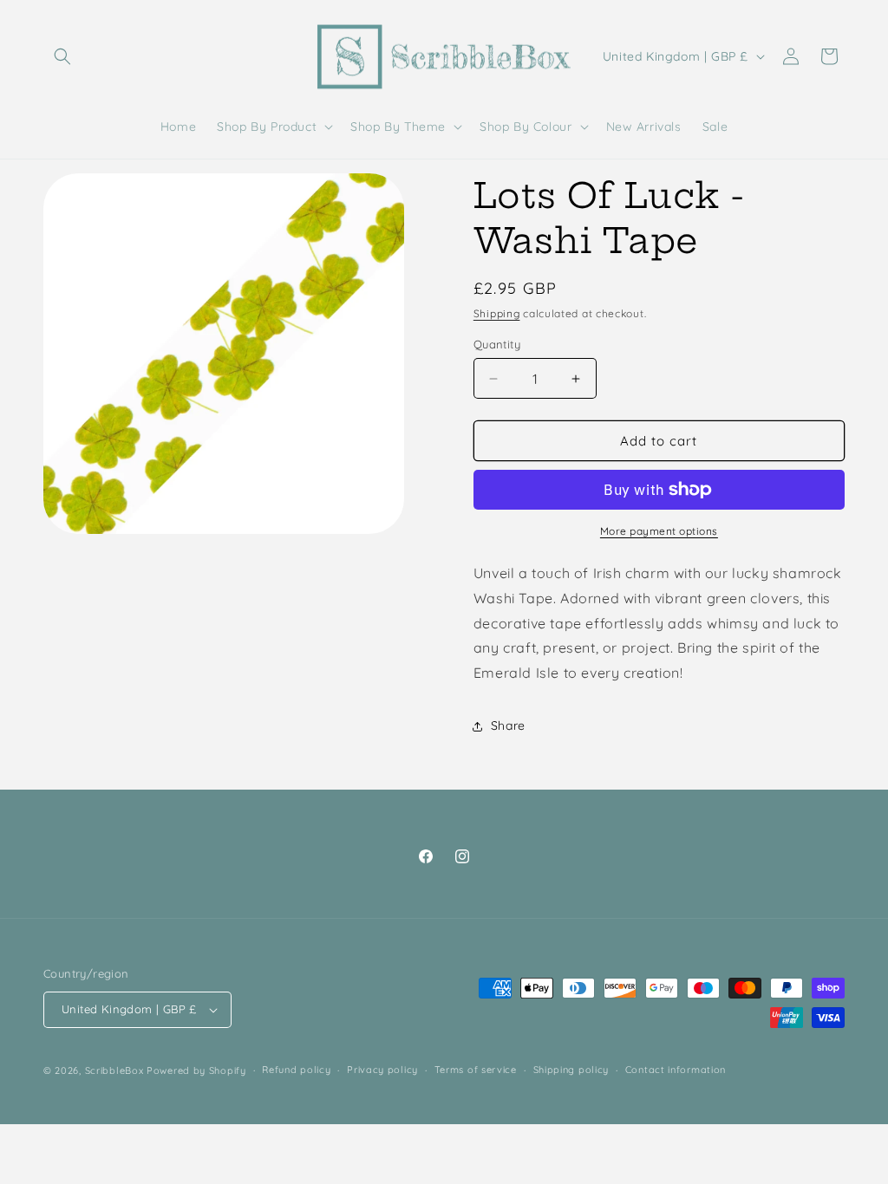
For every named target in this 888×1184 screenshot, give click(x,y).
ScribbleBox (114, 1070)
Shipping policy (571, 1070)
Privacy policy (382, 1070)
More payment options (659, 530)
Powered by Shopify (196, 1070)
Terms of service (475, 1070)
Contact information (675, 1070)
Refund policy (296, 1070)
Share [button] (508, 725)
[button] (62, 56)
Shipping (496, 313)
